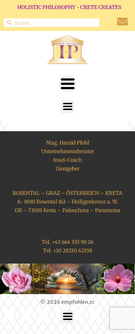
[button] (67, 84)
